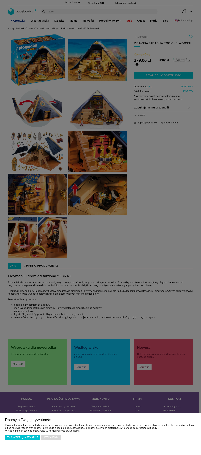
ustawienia (51, 437)
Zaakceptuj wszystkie (22, 437)
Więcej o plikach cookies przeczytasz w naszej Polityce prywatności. (42, 430)
